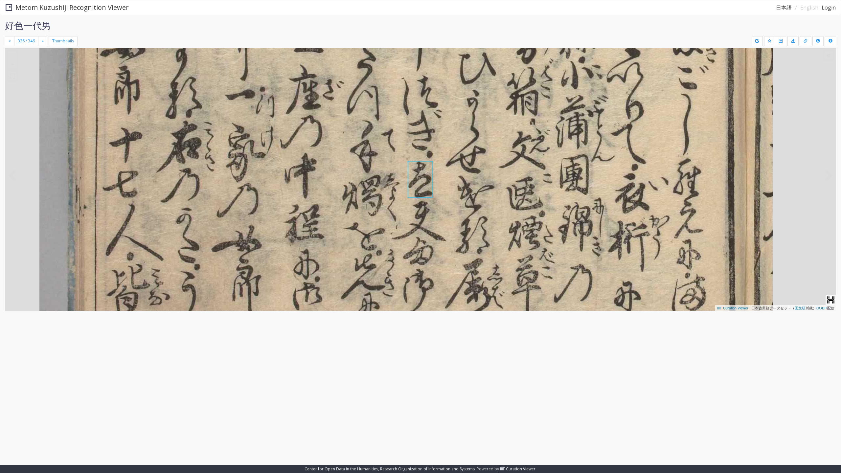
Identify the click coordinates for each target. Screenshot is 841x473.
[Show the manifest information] (818, 41)
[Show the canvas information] (805, 41)
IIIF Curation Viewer (732, 307)
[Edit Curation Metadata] (757, 41)
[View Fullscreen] (12, 76)
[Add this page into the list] (769, 41)
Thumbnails (63, 41)
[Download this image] (793, 41)
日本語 (784, 7)
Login (829, 7)
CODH (821, 307)
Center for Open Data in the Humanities (341, 469)
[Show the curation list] (780, 41)
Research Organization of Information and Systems (427, 469)
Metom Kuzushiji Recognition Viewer (72, 7)
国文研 (800, 307)
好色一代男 (28, 25)
